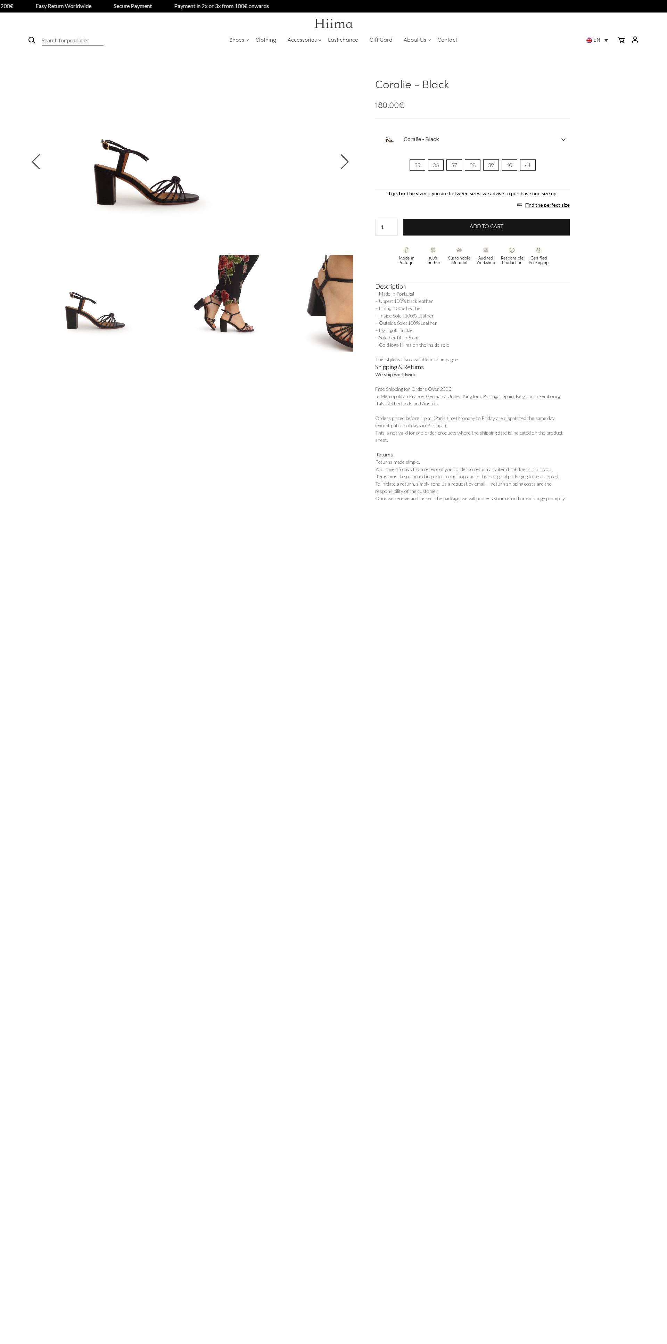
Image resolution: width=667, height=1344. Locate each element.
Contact (447, 40)
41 (528, 165)
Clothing (266, 40)
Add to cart (486, 227)
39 (491, 165)
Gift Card (381, 40)
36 (436, 165)
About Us (415, 40)
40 (509, 165)
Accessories (302, 40)
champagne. (447, 359)
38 (473, 165)
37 (454, 165)
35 (417, 165)
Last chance (343, 40)
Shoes (236, 40)
